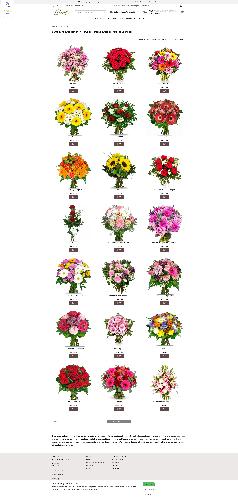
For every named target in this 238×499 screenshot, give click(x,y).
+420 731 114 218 (61, 6)
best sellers (151, 39)
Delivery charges (133, 6)
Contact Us (145, 6)
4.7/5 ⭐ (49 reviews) (59, 479)
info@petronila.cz (77, 6)
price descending (179, 39)
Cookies (114, 465)
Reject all (148, 494)
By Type (111, 18)
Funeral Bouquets (126, 18)
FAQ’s (88, 468)
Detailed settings (150, 489)
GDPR (88, 459)
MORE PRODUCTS (119, 422)
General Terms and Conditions (96, 462)
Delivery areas (119, 6)
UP (55, 422)
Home (54, 26)
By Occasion (99, 18)
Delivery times (90, 465)
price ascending (164, 39)
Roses (140, 18)
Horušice (64, 26)
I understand (149, 484)
